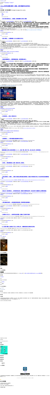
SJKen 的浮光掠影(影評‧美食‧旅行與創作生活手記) (15, 6)
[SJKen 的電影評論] (0, 288)
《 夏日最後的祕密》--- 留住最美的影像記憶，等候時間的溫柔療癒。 (16, 202)
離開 (4, 387)
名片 (2, 15)
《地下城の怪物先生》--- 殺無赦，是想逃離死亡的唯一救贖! (14, 18)
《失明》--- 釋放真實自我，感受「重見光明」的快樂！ (13, 162)
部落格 (3, 14)
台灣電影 (6, 54)
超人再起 (1, 51)
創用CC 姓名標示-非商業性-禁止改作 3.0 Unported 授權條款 (33, 273)
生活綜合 (3, 281)
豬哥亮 (14, 108)
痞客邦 (8, 32)
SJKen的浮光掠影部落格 (10, 21)
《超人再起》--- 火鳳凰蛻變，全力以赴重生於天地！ (13, 38)
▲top (1, 35)
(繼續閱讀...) (2, 30)
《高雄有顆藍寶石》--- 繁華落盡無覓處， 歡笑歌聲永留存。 (14, 59)
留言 (10, 32)
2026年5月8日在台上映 (12, 51)
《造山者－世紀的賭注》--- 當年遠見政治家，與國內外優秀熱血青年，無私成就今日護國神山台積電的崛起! (24, 190)
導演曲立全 (17, 51)
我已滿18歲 (2, 387)
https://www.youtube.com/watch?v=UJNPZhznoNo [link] (34, 29)
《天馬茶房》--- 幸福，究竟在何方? (9, 116)
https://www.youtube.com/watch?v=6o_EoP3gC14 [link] (7, 85)
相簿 (2, 13)
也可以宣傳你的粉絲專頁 (2, 289)
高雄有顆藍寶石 (2, 108)
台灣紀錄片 (4, 51)
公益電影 (7, 51)
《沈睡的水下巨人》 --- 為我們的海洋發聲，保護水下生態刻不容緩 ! (16, 214)
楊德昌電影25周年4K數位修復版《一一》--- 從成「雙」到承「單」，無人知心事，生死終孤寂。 (21, 150)
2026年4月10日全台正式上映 (9, 108)
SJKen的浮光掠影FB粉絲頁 (27, 21)
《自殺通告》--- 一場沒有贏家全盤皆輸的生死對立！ (13, 138)
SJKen (21, 273)
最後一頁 (4, 236)
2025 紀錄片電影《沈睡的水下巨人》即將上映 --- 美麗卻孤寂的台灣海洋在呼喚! (18, 226)
